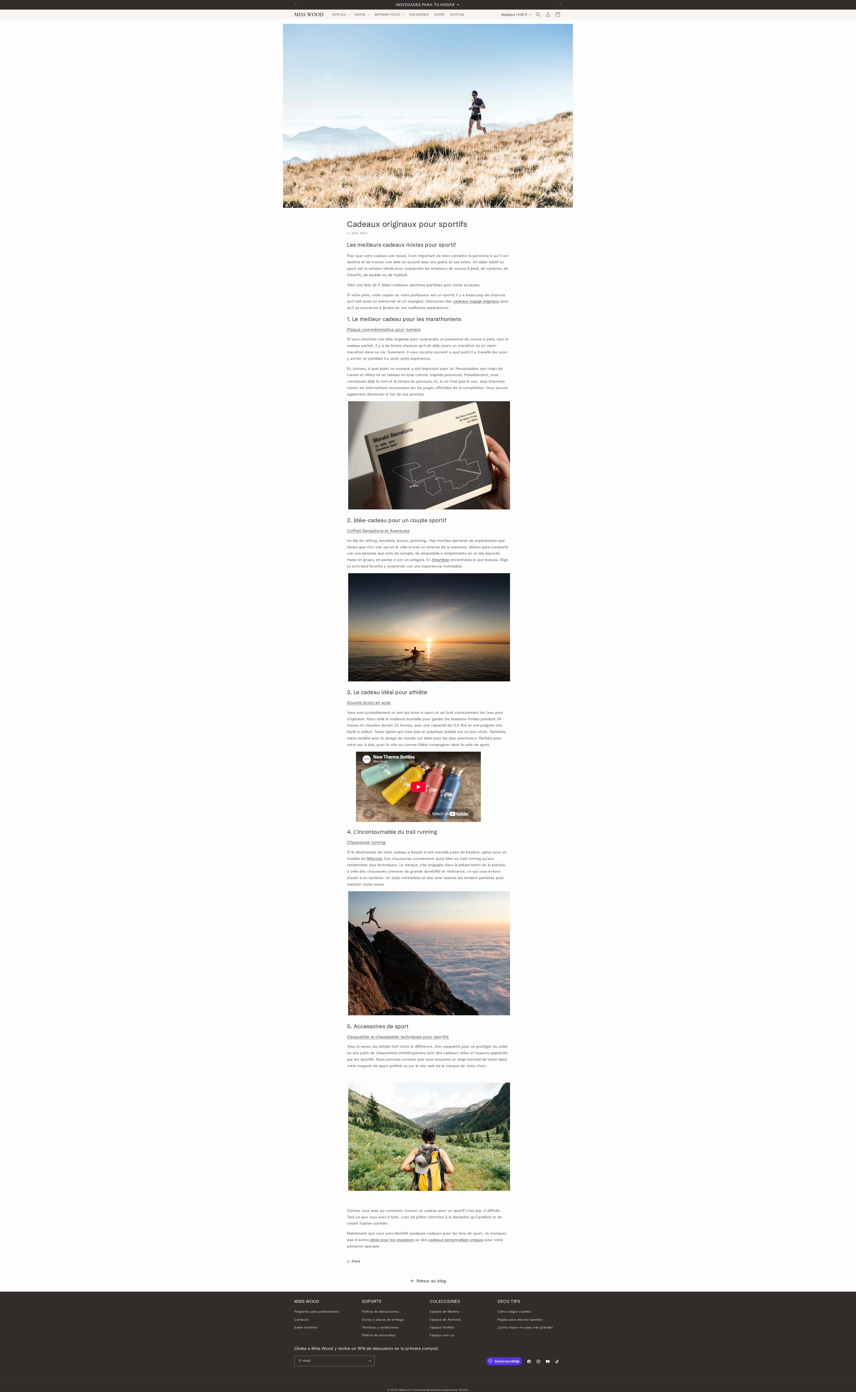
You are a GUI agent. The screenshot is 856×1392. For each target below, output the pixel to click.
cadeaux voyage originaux (476, 301)
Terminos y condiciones (380, 1327)
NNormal (374, 858)
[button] (340, 14)
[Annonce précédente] (296, 4)
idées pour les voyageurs (391, 1239)
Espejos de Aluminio (445, 1320)
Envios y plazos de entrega (383, 1320)
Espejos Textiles (442, 1327)
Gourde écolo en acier (369, 702)
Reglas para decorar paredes (520, 1320)
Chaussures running (366, 842)
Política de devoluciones (380, 1311)
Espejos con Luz (442, 1335)
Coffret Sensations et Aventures (378, 530)
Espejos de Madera (444, 1311)
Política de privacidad (378, 1335)
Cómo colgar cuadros (514, 1311)
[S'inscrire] (369, 1361)
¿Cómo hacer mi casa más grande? (525, 1327)
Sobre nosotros (305, 1327)
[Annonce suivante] (560, 4)
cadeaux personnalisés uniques (456, 1239)
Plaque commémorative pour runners (384, 329)
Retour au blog (431, 1281)
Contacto (301, 1320)
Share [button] (356, 1261)
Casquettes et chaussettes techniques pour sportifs (398, 1036)
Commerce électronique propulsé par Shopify (440, 1389)
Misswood (405, 1389)
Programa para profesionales (316, 1311)
